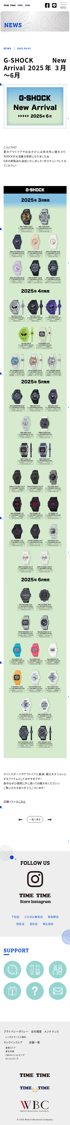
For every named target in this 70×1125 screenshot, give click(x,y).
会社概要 (36, 1031)
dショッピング (12, 1058)
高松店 (34, 924)
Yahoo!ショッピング (15, 1054)
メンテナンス (51, 1031)
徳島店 (20, 924)
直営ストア (11, 1047)
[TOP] (17, 5)
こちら (21, 801)
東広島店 (48, 924)
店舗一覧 (34, 1042)
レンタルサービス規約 (16, 1037)
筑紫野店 (53, 917)
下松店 (15, 917)
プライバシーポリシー (16, 1031)
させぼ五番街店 (33, 917)
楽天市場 (10, 1051)
